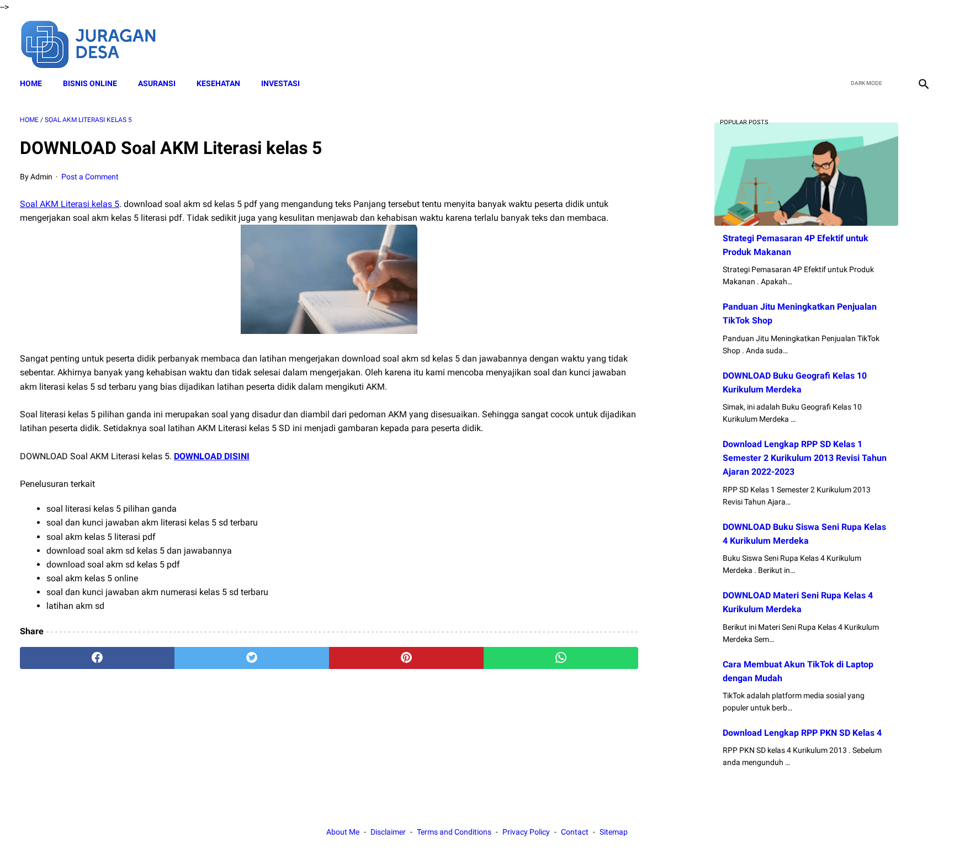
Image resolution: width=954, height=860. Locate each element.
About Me (342, 831)
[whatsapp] (561, 658)
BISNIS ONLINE (90, 83)
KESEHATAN (218, 83)
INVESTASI (280, 83)
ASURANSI (157, 83)
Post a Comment (90, 176)
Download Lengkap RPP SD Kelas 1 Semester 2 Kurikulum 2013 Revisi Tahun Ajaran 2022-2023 (805, 458)
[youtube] (896, 43)
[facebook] (844, 43)
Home (31, 83)
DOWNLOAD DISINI (212, 456)
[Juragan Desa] (96, 43)
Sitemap (614, 831)
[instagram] (922, 43)
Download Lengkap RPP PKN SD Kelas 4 (802, 733)
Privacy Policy (526, 831)
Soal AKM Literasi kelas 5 (69, 204)
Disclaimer (388, 831)
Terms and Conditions (454, 831)
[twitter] (870, 43)
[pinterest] (406, 658)
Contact (575, 831)
